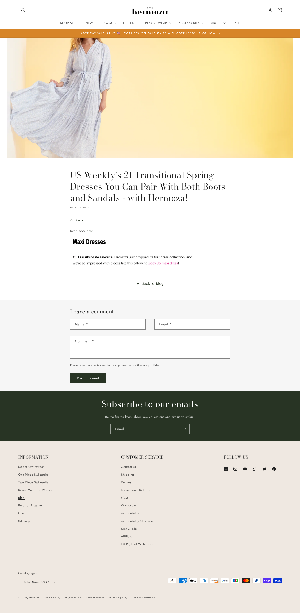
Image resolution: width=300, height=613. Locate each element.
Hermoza (34, 597)
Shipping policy (118, 597)
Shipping (127, 474)
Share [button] (79, 220)
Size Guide (129, 528)
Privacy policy (73, 597)
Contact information (143, 597)
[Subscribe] (184, 429)
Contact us (128, 466)
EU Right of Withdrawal (137, 544)
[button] (23, 10)
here (90, 231)
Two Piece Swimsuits (33, 482)
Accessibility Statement (137, 521)
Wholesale (128, 505)
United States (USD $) (37, 582)
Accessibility (130, 513)
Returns (126, 482)
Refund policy (52, 597)
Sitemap (24, 521)
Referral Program (30, 505)
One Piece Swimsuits (33, 474)
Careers (23, 513)
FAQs (124, 497)
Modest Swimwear (31, 466)
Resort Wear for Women (35, 490)
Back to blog (153, 283)
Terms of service (94, 597)
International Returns (135, 490)
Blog (21, 497)
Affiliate (126, 536)
